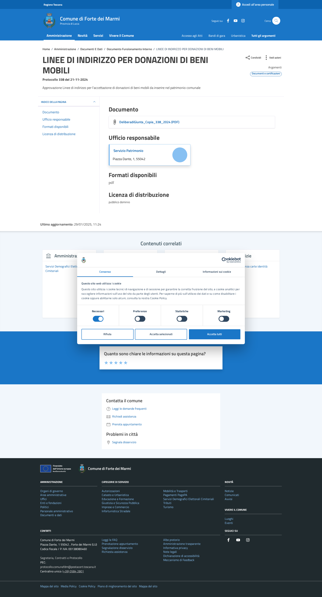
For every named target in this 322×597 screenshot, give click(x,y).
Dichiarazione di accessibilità (181, 556)
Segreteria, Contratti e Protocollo (61, 558)
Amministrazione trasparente (182, 543)
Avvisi (228, 499)
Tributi (167, 503)
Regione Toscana (53, 5)
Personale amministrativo (56, 511)
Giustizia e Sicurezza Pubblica (120, 503)
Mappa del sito (49, 586)
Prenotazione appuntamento (120, 543)
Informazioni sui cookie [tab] (217, 272)
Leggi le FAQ (109, 540)
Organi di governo (51, 491)
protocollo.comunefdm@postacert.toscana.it (68, 567)
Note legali (170, 551)
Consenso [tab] (105, 272)
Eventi (229, 523)
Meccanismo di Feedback (178, 560)
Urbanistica (238, 35)
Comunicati (232, 495)
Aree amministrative (53, 495)
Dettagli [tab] (161, 272)
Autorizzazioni (111, 491)
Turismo (168, 507)
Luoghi (229, 518)
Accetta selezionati (161, 334)
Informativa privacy (175, 548)
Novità (82, 35)
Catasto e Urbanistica (115, 495)
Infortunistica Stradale (116, 511)
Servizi (98, 35)
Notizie (229, 491)
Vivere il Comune (121, 35)
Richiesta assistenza (114, 551)
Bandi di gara (217, 35)
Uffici (43, 499)
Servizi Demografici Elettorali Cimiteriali (188, 499)
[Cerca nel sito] (276, 21)
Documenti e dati (51, 515)
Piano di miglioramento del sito (117, 586)
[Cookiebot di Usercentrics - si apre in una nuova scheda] (224, 260)
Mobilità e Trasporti (175, 491)
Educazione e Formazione (118, 499)
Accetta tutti (214, 334)
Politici (44, 507)
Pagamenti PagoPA (175, 495)
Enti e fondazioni (50, 503)
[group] (69, 286)
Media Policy (69, 586)
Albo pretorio (171, 540)
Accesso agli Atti (192, 35)
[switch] (140, 319)
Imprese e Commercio (115, 507)
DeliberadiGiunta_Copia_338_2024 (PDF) (149, 122)
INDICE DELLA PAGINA (53, 102)
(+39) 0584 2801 (73, 571)
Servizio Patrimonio (128, 150)
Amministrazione (59, 35)
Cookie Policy (87, 586)
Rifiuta (107, 334)
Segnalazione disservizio (117, 548)
